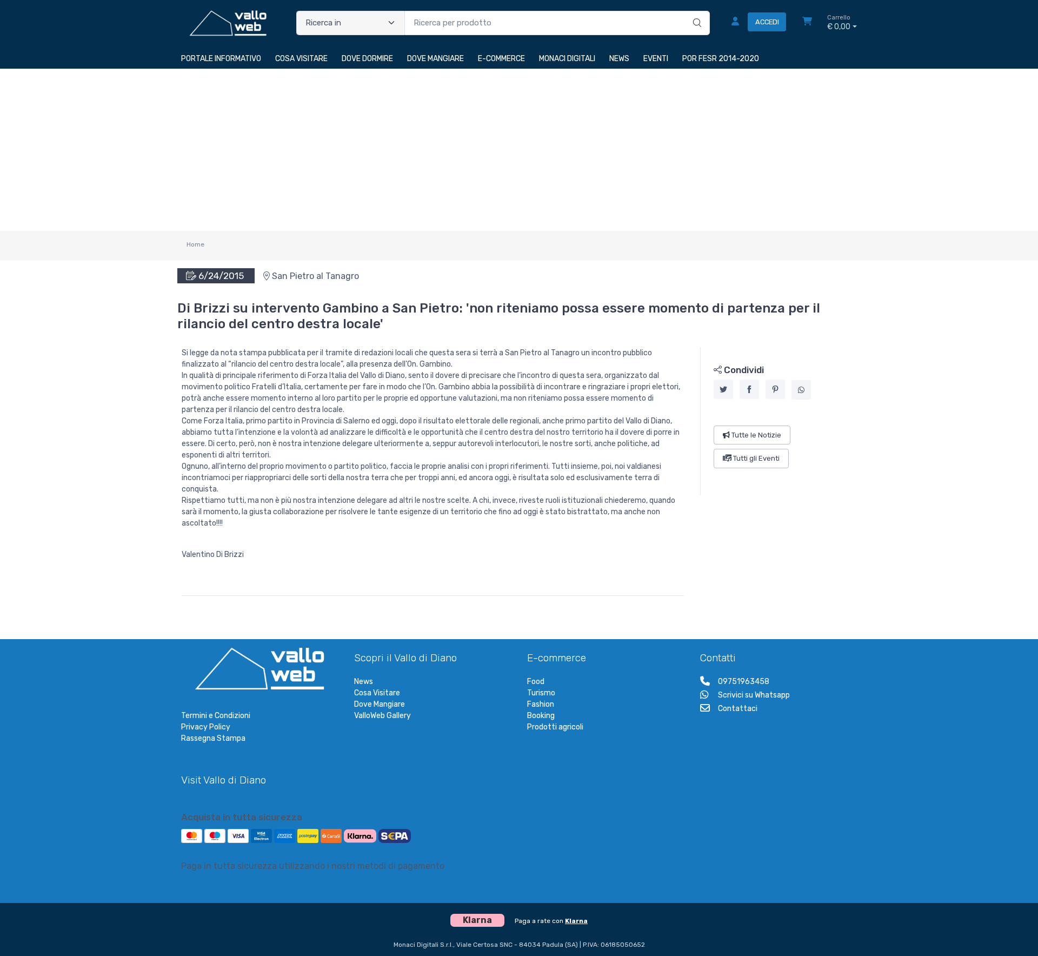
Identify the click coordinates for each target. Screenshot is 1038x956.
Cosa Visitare (377, 693)
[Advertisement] (519, 149)
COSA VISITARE (301, 58)
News (363, 681)
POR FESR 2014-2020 (720, 58)
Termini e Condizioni (215, 715)
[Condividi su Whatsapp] (801, 390)
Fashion (540, 704)
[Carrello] (807, 22)
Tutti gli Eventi (755, 458)
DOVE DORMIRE (367, 58)
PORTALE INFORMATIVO (221, 58)
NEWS (619, 58)
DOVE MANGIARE (435, 58)
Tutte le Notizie (755, 435)
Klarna (576, 921)
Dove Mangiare (379, 704)
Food (535, 681)
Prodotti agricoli (555, 727)
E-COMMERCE (501, 58)
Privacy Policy (205, 727)
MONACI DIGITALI (567, 58)
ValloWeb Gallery (382, 715)
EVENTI (655, 58)
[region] (779, 421)
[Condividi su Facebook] (749, 389)
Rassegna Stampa (213, 738)
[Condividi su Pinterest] (775, 389)
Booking (541, 715)
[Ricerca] (695, 11)
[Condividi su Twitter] (723, 389)
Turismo (541, 693)
